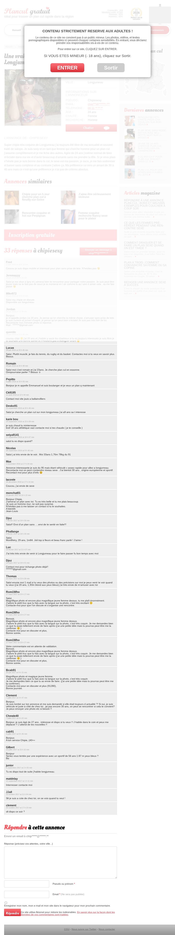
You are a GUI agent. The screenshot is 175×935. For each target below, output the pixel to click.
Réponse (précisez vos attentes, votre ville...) (28, 843)
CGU (66, 929)
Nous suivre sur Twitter (84, 929)
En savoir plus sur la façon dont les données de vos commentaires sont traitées (68, 913)
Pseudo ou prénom (64, 883)
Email (68, 894)
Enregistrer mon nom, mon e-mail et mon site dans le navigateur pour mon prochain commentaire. (57, 905)
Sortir (111, 68)
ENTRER (67, 68)
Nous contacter (107, 929)
